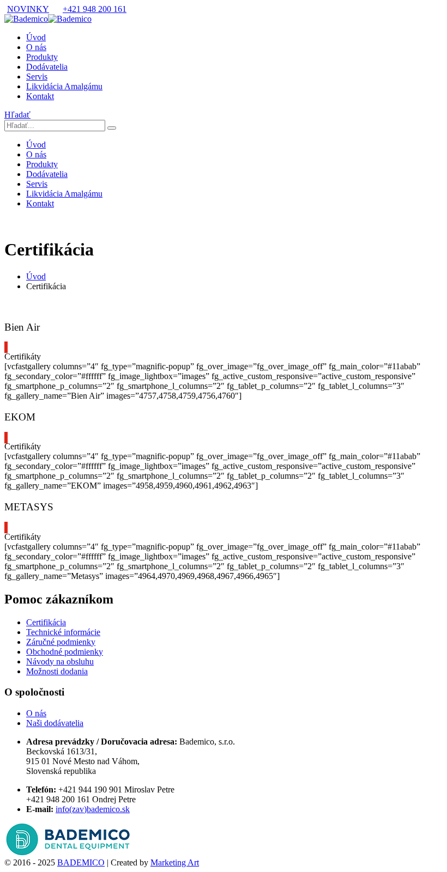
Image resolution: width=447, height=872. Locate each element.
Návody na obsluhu (60, 661)
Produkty (42, 57)
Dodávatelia (47, 66)
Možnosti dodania (57, 671)
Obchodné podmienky (64, 651)
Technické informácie (63, 632)
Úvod (36, 37)
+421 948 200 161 (94, 9)
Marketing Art (174, 862)
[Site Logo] (48, 18)
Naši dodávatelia (54, 723)
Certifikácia (46, 622)
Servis (36, 76)
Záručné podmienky (60, 642)
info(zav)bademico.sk (93, 809)
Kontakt (40, 96)
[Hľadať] (111, 128)
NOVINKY (28, 9)
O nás (36, 47)
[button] (17, 114)
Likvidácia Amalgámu (64, 86)
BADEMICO (81, 862)
